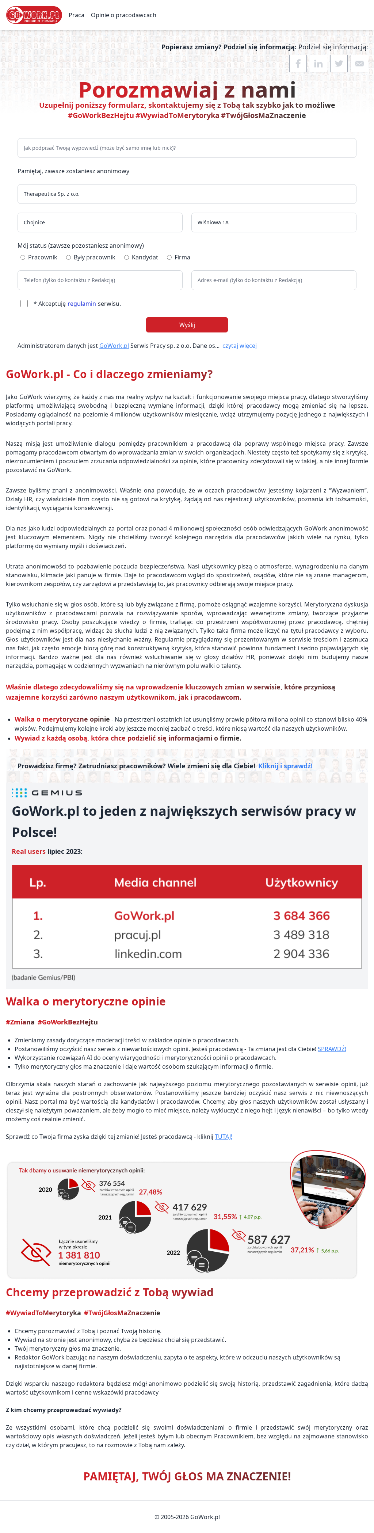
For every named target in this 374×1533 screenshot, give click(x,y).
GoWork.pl (114, 346)
